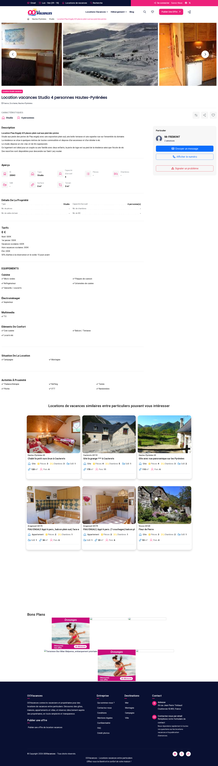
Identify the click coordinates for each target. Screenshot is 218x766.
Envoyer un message (186, 148)
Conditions (102, 713)
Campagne (129, 713)
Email (33, 3)
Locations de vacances (76, 3)
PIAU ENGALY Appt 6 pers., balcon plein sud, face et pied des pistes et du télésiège (70, 529)
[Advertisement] (103, 582)
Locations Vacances (96, 12)
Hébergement (118, 12)
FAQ (99, 728)
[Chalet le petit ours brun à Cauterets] (53, 434)
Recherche (97, 3)
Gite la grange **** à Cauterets (98, 458)
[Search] (144, 11)
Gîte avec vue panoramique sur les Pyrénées (161, 458)
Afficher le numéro (186, 156)
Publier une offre (170, 12)
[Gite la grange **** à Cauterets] (109, 434)
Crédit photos (103, 733)
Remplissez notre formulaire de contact (172, 721)
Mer (127, 703)
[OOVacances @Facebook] (186, 3)
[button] (152, 12)
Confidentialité (103, 723)
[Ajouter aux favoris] (213, 115)
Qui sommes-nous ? (106, 703)
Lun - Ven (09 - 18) (50, 3)
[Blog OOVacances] (188, 754)
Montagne (129, 708)
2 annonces (170, 140)
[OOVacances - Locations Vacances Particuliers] (28, 19)
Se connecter (163, 3)
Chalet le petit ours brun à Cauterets (46, 458)
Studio (51, 19)
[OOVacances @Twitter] (190, 3)
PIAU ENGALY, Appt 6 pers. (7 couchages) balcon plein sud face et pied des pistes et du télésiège (132, 529)
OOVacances (49, 754)
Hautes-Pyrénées (39, 19)
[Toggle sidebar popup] (189, 11)
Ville (127, 718)
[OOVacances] (39, 12)
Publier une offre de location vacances (44, 727)
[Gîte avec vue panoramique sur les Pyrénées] (164, 434)
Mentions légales (105, 718)
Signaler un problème (186, 168)
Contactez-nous (104, 708)
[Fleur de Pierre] (164, 505)
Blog (132, 12)
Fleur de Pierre (146, 529)
